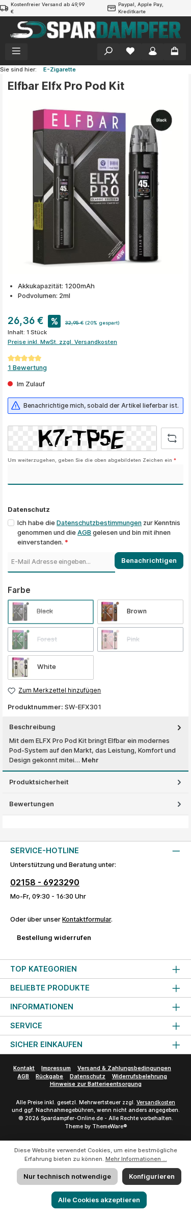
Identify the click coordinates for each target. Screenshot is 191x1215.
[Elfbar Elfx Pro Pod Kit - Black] (95, 187)
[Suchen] (108, 51)
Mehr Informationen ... (136, 1158)
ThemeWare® (109, 1126)
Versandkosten (156, 1102)
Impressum (56, 1068)
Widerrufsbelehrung (139, 1076)
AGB (84, 532)
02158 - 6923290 (44, 882)
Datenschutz (87, 1076)
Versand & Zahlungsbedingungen (124, 1068)
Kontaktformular (86, 919)
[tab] (95, 743)
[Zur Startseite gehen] (95, 29)
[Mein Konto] (153, 51)
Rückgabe (49, 1076)
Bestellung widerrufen (54, 937)
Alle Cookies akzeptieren (99, 1200)
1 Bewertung (27, 367)
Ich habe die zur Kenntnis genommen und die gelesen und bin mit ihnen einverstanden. (98, 532)
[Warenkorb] (174, 51)
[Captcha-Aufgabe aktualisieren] (172, 438)
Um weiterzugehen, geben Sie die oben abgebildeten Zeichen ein (92, 460)
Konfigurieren (152, 1176)
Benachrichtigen (149, 560)
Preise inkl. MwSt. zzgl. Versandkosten (62, 341)
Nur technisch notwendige (67, 1176)
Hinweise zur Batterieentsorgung (96, 1084)
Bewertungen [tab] (31, 804)
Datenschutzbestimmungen (99, 523)
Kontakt (24, 1068)
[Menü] (16, 51)
